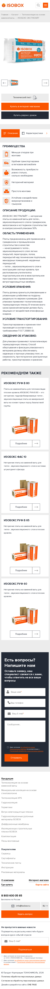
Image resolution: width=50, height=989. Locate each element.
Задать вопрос (25, 914)
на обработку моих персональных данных (22, 748)
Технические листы (11, 863)
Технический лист (22, 97)
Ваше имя (16, 692)
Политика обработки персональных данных (21, 976)
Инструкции (7, 867)
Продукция (7, 778)
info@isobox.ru (23, 906)
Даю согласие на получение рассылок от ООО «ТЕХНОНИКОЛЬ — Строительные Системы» (23, 957)
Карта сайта (42, 884)
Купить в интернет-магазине (25, 106)
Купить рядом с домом (25, 115)
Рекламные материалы (13, 872)
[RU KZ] (45, 906)
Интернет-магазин (39, 880)
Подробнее (21, 443)
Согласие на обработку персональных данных (22, 980)
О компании (7, 880)
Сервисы (5, 853)
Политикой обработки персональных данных (26, 751)
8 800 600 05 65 (11, 895)
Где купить (7, 884)
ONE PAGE (32, 984)
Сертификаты (8, 858)
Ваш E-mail (17, 713)
